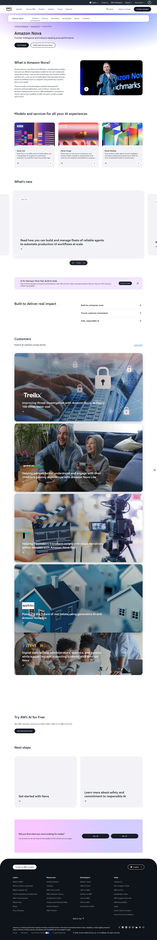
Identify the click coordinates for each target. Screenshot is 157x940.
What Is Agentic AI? (20, 890)
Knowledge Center (121, 894)
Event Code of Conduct (122, 910)
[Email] (143, 927)
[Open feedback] (155, 470)
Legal (116, 906)
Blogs (15, 906)
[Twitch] (133, 927)
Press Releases (18, 910)
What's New (17, 902)
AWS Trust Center (53, 890)
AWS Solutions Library (55, 894)
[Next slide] (85, 262)
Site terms (24, 933)
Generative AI (35, 26)
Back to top (77, 918)
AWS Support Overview (123, 898)
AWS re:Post (118, 890)
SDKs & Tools (85, 886)
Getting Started (52, 882)
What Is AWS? (18, 882)
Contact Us (118, 882)
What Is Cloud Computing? (23, 886)
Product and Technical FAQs (57, 902)
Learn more (138, 345)
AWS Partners (52, 910)
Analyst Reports (53, 906)
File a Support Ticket (121, 886)
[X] (119, 927)
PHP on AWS (85, 902)
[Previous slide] (72, 262)
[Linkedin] (126, 927)
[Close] (137, 283)
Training (50, 886)
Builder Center (85, 882)
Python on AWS (86, 894)
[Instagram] (130, 927)
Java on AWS (85, 898)
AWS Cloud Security (20, 898)
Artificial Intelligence (21, 26)
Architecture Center (54, 898)
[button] (30, 9)
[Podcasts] (140, 927)
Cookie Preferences (59, 933)
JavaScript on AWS (87, 906)
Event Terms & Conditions (124, 914)
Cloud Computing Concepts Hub (25, 894)
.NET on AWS (85, 890)
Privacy (15, 933)
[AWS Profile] (149, 2)
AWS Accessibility (120, 902)
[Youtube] (136, 927)
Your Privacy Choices (38, 933)
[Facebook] (123, 927)
